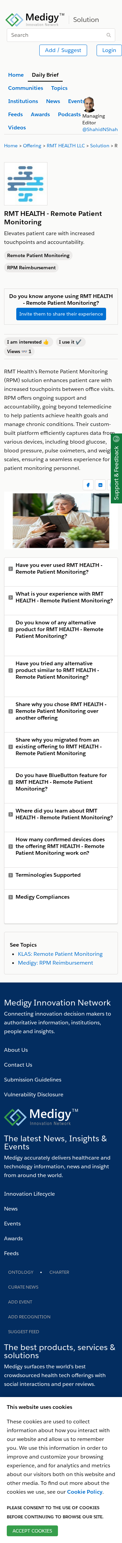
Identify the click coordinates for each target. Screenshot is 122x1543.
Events (12, 1223)
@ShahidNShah (100, 129)
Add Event (20, 1302)
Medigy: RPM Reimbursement (55, 962)
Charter (59, 1272)
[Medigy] (35, 19)
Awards (13, 1238)
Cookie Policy (84, 1491)
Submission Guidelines (32, 1079)
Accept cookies (32, 1531)
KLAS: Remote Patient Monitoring (60, 953)
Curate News (23, 1287)
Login (109, 50)
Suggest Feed (23, 1332)
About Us (16, 1049)
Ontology (20, 1272)
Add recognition (29, 1317)
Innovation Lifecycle (29, 1193)
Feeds (11, 1253)
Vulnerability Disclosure (33, 1094)
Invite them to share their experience (61, 314)
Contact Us (18, 1064)
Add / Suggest (63, 50)
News (11, 1208)
